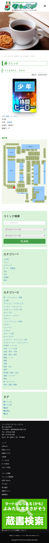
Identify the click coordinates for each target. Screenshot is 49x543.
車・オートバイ (9, 382)
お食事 (4, 457)
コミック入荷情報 (7, 477)
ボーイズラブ (9, 336)
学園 (5, 364)
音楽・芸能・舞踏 (10, 385)
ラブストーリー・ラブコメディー (16, 343)
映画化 (7, 411)
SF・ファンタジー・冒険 (13, 297)
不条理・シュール (10, 346)
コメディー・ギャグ (11, 315)
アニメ (6, 262)
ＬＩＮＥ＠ (5, 460)
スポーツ (7, 318)
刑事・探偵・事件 (10, 355)
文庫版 (6, 277)
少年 (16, 56)
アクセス (4, 484)
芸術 (5, 379)
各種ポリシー (6, 491)
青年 (5, 280)
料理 (5, 370)
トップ (4, 56)
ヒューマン (8, 327)
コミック (10, 56)
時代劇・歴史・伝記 (11, 373)
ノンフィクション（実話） (14, 321)
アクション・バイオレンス (14, 303)
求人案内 (4, 487)
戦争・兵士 (8, 367)
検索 (25, 241)
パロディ (7, 325)
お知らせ (4, 446)
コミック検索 (6, 473)
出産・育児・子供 (10, 351)
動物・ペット (9, 358)
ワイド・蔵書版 (9, 268)
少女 (5, 271)
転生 (6, 414)
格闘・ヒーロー (11, 116)
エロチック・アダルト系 (13, 309)
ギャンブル (8, 312)
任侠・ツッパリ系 (10, 349)
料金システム (6, 450)
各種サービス (6, 453)
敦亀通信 (4, 494)
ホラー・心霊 (9, 333)
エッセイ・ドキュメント (13, 306)
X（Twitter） (6, 464)
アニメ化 (8, 402)
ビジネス (7, 330)
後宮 (6, 408)
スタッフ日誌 (6, 467)
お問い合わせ (6, 480)
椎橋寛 (9, 122)
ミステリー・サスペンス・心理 (15, 340)
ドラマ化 (8, 405)
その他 (6, 259)
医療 (5, 361)
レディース (8, 265)
